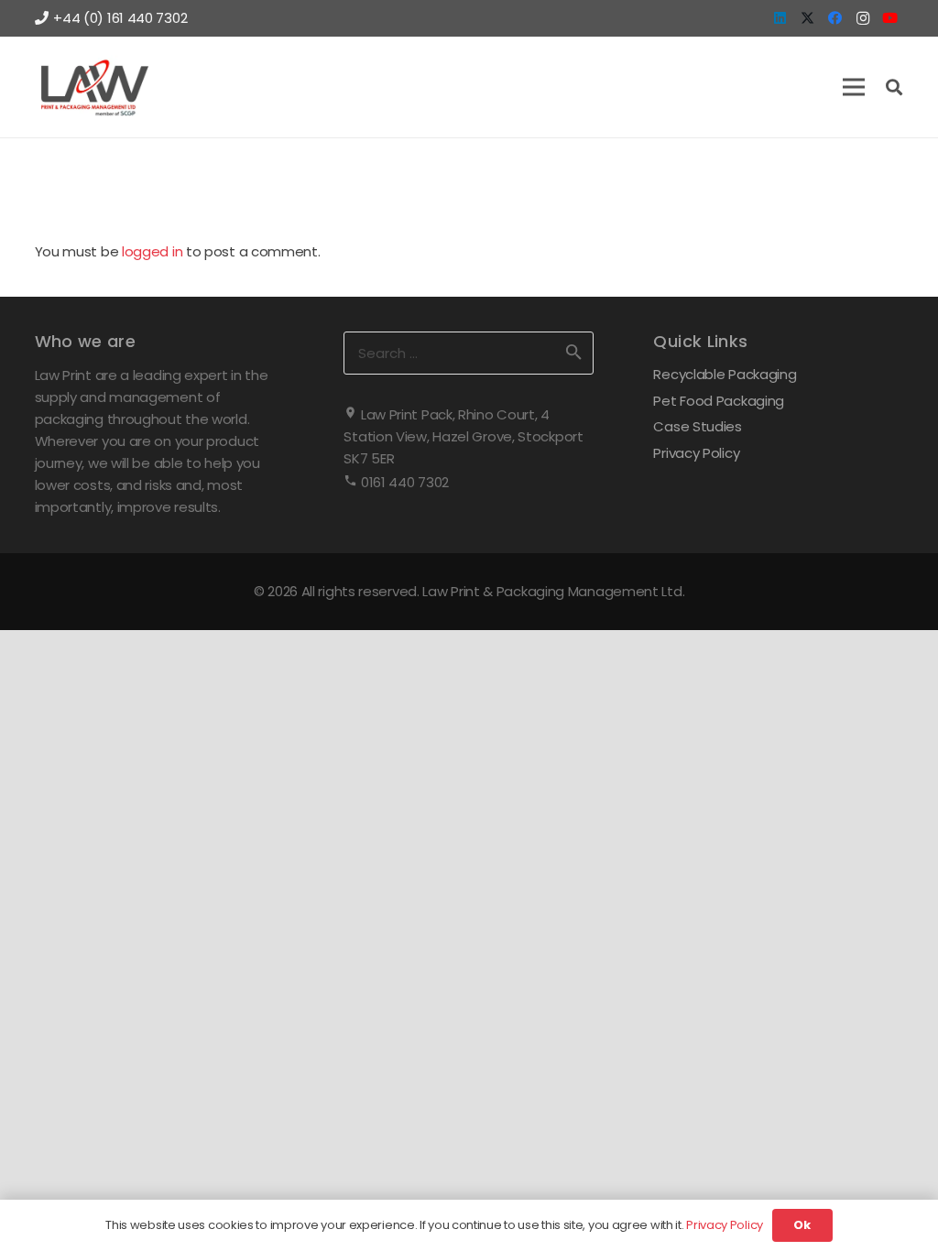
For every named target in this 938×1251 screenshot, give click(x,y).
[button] (854, 87)
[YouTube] (890, 18)
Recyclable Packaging (724, 374)
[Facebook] (835, 18)
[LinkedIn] (780, 18)
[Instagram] (863, 18)
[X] (808, 18)
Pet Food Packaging (718, 400)
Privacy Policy (696, 452)
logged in (152, 251)
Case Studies (697, 426)
